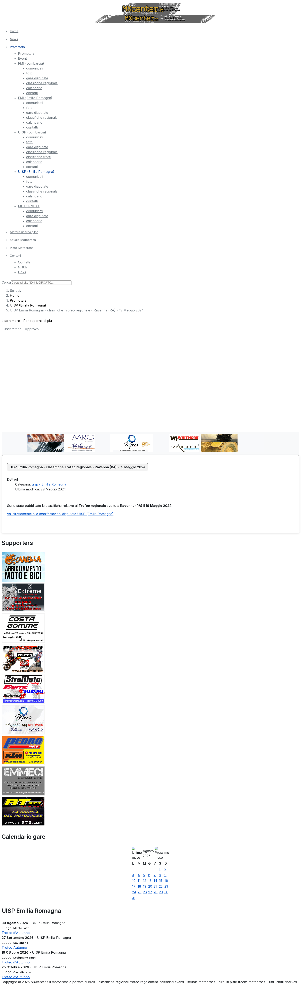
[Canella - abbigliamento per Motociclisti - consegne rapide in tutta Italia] (23, 580)
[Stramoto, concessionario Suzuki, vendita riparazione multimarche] (23, 703)
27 (150, 892)
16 (166, 881)
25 (139, 892)
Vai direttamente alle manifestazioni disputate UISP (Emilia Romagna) (60, 514)
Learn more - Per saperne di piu (27, 321)
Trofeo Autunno (14, 947)
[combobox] (41, 282)
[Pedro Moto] (23, 764)
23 (166, 886)
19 (144, 886)
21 (155, 886)
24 (134, 892)
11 (139, 881)
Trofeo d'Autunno (16, 933)
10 (134, 881)
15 (160, 881)
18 (139, 886)
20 (150, 886)
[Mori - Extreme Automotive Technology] (23, 611)
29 (161, 892)
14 (155, 881)
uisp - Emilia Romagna (49, 484)
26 (145, 892)
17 (134, 886)
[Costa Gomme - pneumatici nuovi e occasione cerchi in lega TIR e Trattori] (23, 641)
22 (161, 886)
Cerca (6, 282)
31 (133, 898)
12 (144, 881)
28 (155, 892)
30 (166, 892)
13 (150, 881)
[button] (154, 47)
